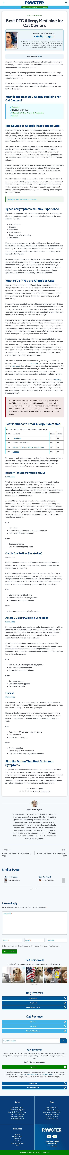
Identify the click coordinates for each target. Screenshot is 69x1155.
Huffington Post (32, 1074)
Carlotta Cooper (14, 880)
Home (29, 16)
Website (51, 940)
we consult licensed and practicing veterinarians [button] (45, 45)
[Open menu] (3, 2)
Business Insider (47, 1074)
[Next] (63, 880)
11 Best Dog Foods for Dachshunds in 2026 (16, 853)
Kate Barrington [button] (43, 36)
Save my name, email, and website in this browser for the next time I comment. (32, 946)
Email (28, 940)
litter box (15, 366)
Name (6, 940)
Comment (7, 914)
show (39, 56)
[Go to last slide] (5, 880)
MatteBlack (53, 1146)
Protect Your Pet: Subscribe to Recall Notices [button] (34, 7)
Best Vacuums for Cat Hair (26, 199)
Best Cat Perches (11, 877)
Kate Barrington (34, 809)
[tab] (31, 984)
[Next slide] (65, 975)
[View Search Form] (66, 3)
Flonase (15, 116)
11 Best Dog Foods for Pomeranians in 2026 (52, 853)
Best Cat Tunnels (45, 877)
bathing (58, 379)
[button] (17, 1134)
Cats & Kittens (37, 16)
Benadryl (15, 107)
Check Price (10, 477)
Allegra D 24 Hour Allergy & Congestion (28, 113)
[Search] (63, 1040)
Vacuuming (34, 363)
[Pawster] (34, 2)
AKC (24, 1074)
